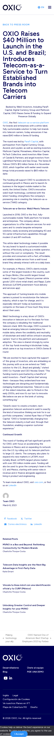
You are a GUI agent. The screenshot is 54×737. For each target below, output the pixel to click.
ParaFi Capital (31, 141)
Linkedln (12, 485)
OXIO (5, 122)
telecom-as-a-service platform (33, 122)
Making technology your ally (10, 638)
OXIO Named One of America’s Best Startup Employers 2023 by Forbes (34, 638)
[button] (49, 7)
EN (42, 7)
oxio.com (38, 482)
